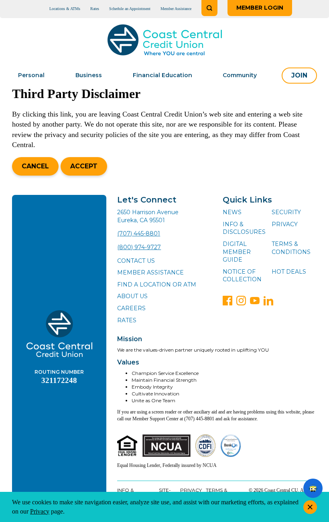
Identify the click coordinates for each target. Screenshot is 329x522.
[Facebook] (227, 300)
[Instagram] (241, 300)
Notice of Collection (242, 275)
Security (286, 212)
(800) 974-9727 (139, 247)
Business (88, 75)
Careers (131, 308)
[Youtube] (255, 300)
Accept (83, 166)
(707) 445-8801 (138, 233)
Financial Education (162, 75)
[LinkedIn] (268, 300)
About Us (132, 296)
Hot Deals (289, 271)
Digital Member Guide (237, 251)
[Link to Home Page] (165, 41)
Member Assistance (175, 8)
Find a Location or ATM (156, 284)
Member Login (259, 7)
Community (240, 75)
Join (299, 75)
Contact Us (136, 260)
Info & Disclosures (244, 228)
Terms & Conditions (291, 248)
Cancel (35, 166)
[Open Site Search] (209, 8)
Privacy (285, 224)
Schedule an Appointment (129, 8)
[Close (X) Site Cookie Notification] (310, 507)
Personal (31, 75)
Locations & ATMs (64, 8)
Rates (94, 8)
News (232, 212)
